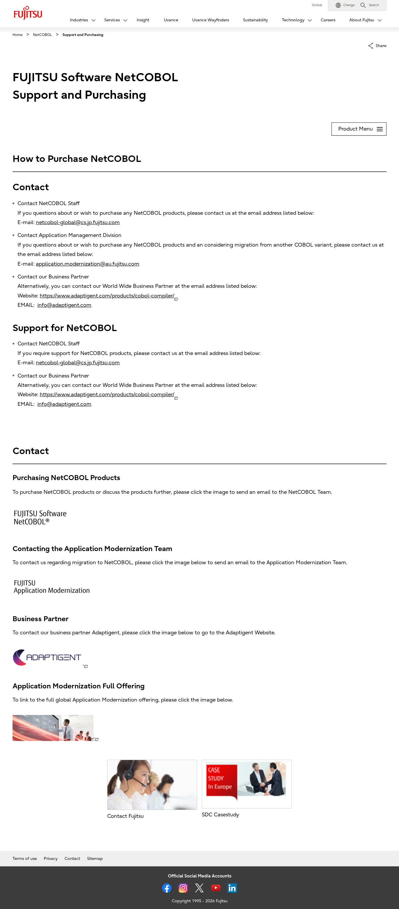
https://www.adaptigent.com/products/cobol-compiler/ (107, 296)
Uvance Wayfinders (210, 20)
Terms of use (25, 858)
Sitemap (95, 858)
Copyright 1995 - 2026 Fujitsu (200, 900)
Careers (328, 20)
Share (381, 45)
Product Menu (362, 127)
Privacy (51, 858)
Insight (143, 20)
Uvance (171, 20)
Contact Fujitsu (125, 816)
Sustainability (255, 20)
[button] (345, 5)
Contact (72, 858)
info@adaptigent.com (64, 305)
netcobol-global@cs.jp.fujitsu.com (78, 222)
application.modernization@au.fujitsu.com (87, 264)
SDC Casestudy (220, 815)
